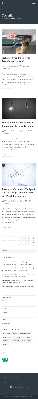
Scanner (28, 337)
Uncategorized (6, 323)
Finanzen (4, 301)
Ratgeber (4, 312)
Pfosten (19, 337)
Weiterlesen (8, 90)
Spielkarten (26, 341)
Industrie (6, 334)
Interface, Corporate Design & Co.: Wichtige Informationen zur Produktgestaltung (18, 192)
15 (28, 243)
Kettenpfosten (25, 334)
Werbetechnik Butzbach (11, 66)
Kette (15, 334)
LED (4, 337)
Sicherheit (15, 341)
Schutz (5, 341)
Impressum (5, 352)
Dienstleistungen (9, 69)
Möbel (11, 337)
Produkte (4, 308)
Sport (3, 315)
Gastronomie (5, 304)
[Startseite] (2, 18)
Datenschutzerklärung (10, 378)
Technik (18, 69)
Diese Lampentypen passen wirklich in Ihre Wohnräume (18, 286)
